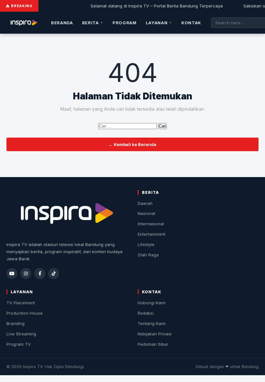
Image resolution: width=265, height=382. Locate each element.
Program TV (18, 344)
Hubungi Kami (151, 302)
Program (124, 22)
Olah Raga (148, 254)
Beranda (62, 22)
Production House (24, 313)
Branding (15, 323)
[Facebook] (39, 273)
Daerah (145, 203)
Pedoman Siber (153, 344)
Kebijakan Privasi (155, 333)
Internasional (151, 223)
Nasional (146, 213)
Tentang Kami (151, 323)
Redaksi (146, 313)
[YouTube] (11, 273)
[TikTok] (53, 273)
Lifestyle (146, 244)
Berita (93, 22)
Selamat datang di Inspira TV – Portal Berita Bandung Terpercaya (155, 5)
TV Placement (20, 302)
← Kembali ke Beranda (132, 144)
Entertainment (151, 234)
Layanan (159, 22)
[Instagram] (25, 273)
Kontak (191, 22)
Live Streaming (21, 333)
